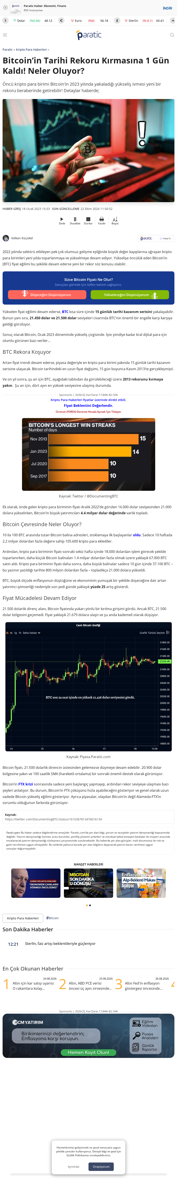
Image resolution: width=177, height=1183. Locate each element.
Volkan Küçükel (22, 238)
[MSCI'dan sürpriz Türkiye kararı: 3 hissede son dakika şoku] (88, 883)
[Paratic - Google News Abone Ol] (155, 240)
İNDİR (167, 8)
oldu (137, 535)
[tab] (87, 905)
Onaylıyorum (101, 1166)
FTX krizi (25, 784)
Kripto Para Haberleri (31, 49)
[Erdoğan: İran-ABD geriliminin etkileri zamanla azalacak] (35, 883)
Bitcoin (52, 918)
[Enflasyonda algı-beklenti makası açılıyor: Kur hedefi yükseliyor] (141, 883)
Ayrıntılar (73, 1167)
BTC (65, 311)
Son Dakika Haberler (28, 929)
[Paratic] (88, 35)
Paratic (8, 49)
